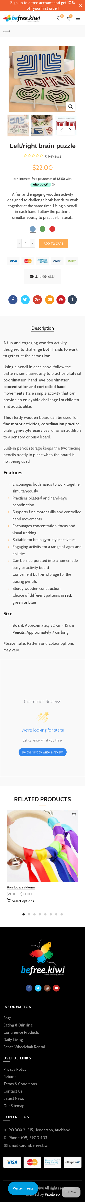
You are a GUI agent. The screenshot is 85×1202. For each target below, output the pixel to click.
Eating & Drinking (17, 1025)
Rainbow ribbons (21, 887)
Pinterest (61, 299)
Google (37, 299)
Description (42, 328)
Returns (9, 1076)
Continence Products (21, 1032)
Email (49, 299)
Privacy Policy (15, 1069)
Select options (23, 901)
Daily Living (13, 1039)
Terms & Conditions (20, 1084)
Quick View (74, 814)
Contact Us (12, 1091)
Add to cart (53, 243)
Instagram (47, 988)
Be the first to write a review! (42, 752)
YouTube (56, 988)
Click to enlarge (70, 106)
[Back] (6, 31)
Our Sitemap (13, 1105)
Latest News (13, 1098)
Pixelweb (52, 1194)
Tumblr (72, 299)
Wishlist (62, 16)
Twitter (25, 299)
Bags (7, 1018)
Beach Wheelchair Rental (24, 1047)
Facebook (12, 299)
